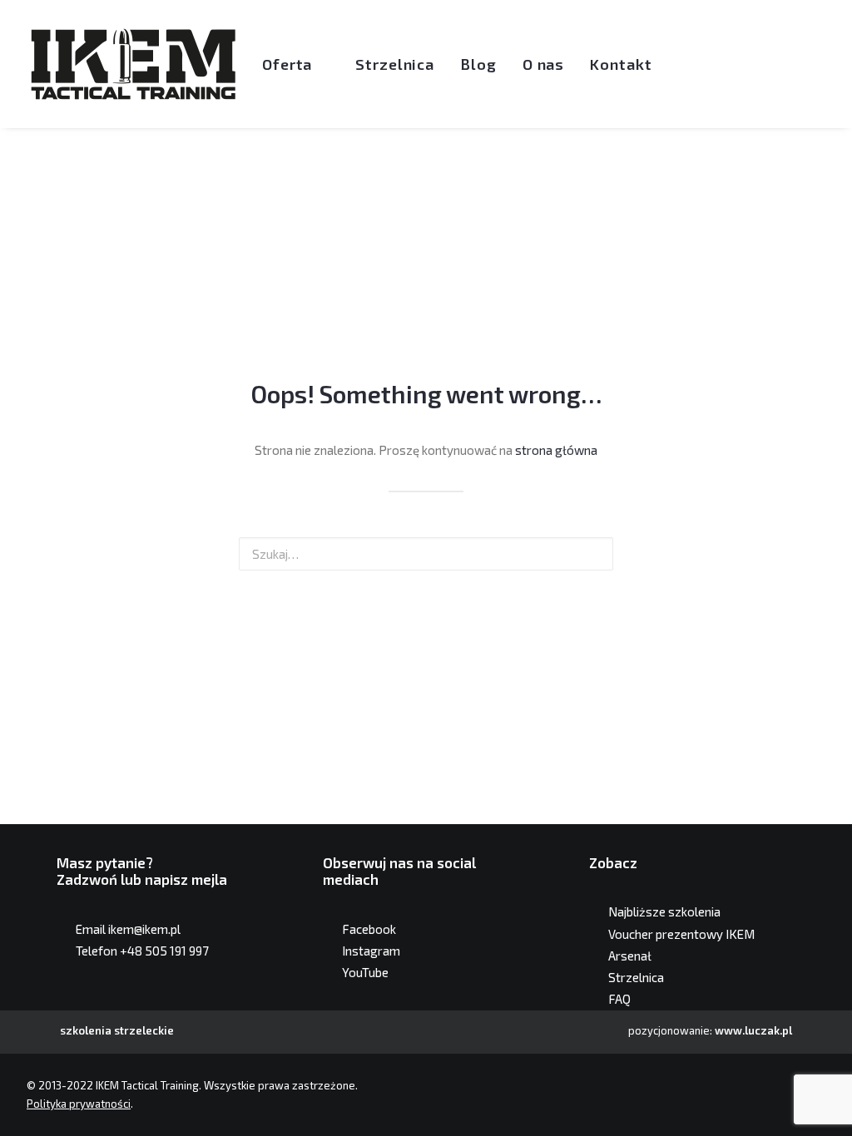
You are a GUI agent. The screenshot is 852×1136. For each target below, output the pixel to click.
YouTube (365, 972)
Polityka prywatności (79, 1103)
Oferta (287, 64)
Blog (478, 64)
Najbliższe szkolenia (664, 911)
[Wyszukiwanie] (802, 64)
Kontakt (620, 64)
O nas (544, 64)
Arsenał (629, 955)
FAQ (619, 998)
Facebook (369, 928)
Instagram (371, 950)
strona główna (556, 449)
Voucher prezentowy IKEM (681, 933)
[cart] (829, 64)
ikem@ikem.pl (144, 928)
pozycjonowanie (669, 1030)
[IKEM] (133, 64)
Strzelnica (394, 64)
